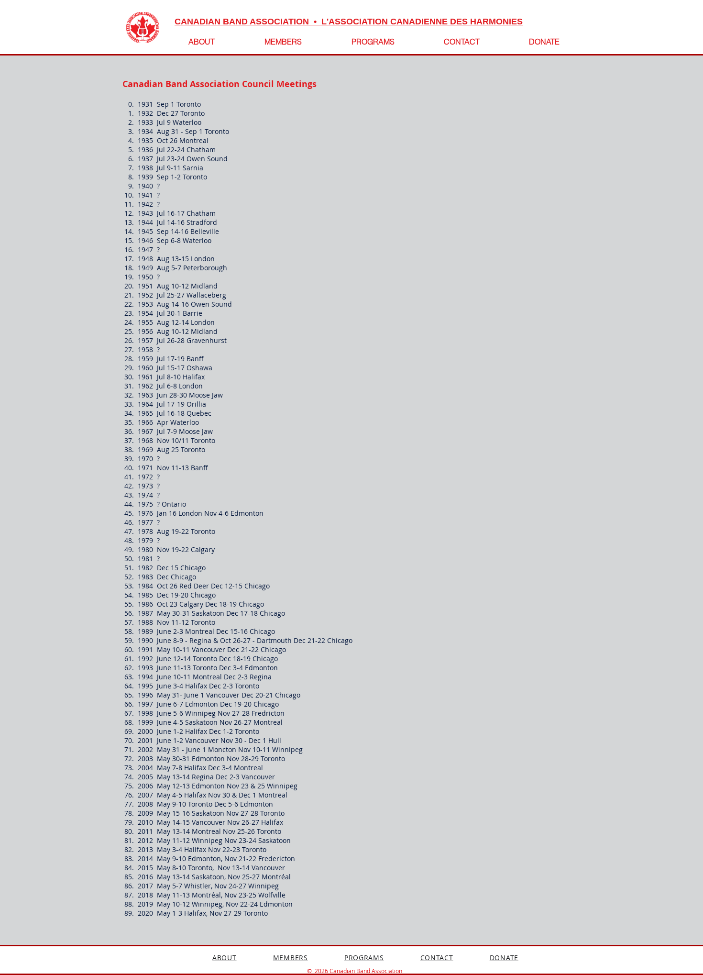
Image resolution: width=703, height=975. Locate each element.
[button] (373, 41)
